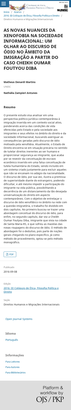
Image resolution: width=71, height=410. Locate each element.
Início (6, 12)
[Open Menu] (3, 3)
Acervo (17, 12)
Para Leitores (12, 361)
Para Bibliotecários (15, 372)
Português (11, 339)
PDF (11, 254)
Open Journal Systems (18, 319)
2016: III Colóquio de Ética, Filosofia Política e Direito (32, 15)
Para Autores (12, 367)
